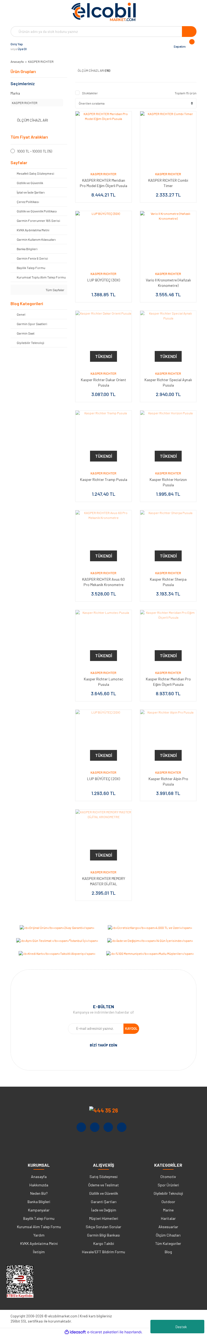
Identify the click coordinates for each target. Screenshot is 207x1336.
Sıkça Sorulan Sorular (103, 1226)
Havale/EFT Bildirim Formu (103, 1251)
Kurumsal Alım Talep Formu (39, 1226)
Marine (168, 1210)
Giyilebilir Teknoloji (168, 1193)
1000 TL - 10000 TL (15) (34, 151)
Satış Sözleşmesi (103, 1176)
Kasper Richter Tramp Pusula (103, 479)
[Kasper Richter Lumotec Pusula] (103, 638)
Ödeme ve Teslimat (103, 1185)
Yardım (38, 1235)
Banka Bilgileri (38, 1201)
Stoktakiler (90, 93)
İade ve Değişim (103, 1210)
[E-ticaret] (103, 1332)
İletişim (39, 1251)
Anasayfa (39, 1176)
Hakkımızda (38, 1185)
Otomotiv (168, 1176)
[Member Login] (32, 46)
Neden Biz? (39, 1193)
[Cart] (191, 46)
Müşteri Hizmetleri (103, 1218)
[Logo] (103, 12)
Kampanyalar (39, 1210)
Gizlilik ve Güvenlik (103, 1193)
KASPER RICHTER (41, 61)
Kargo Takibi (103, 1243)
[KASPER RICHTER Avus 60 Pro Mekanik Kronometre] (103, 538)
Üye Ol (22, 49)
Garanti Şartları (103, 1201)
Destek (181, 1326)
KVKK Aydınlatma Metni (39, 1243)
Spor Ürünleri (168, 1185)
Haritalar (168, 1218)
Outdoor (168, 1201)
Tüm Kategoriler (168, 1243)
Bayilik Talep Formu (38, 1218)
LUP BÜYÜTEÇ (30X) (103, 280)
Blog (168, 1251)
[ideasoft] (75, 1332)
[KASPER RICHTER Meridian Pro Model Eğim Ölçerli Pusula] (103, 139)
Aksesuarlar (168, 1226)
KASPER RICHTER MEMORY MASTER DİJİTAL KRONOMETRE (103, 883)
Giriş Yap (17, 44)
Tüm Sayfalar (54, 290)
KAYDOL (131, 1028)
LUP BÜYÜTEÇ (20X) (103, 778)
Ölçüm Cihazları (168, 1235)
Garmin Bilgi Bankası (103, 1235)
